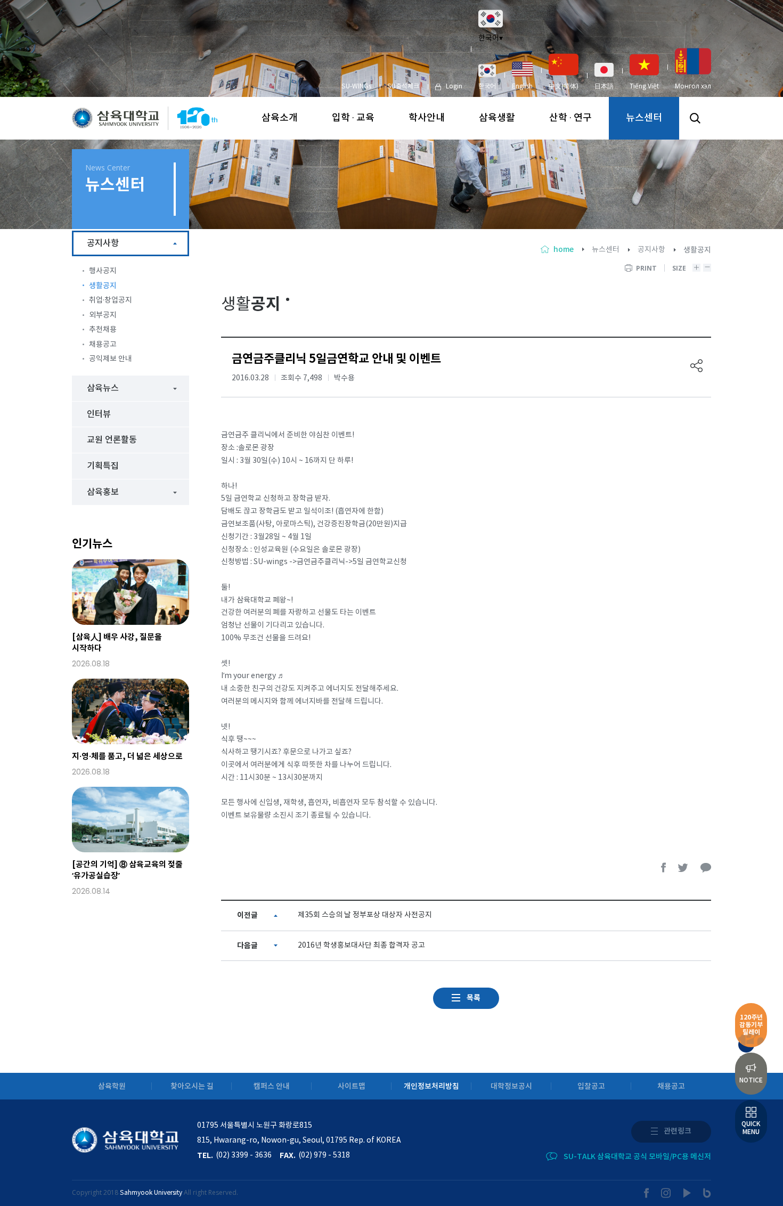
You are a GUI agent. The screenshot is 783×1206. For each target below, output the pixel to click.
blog (707, 1193)
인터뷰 (99, 414)
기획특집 (103, 466)
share (696, 365)
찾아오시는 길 (192, 1086)
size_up (696, 268)
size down (707, 268)
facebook (663, 867)
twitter (683, 867)
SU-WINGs (356, 86)
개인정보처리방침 (431, 1086)
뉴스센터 (644, 118)
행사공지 (103, 271)
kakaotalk (705, 867)
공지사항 (651, 250)
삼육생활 (497, 118)
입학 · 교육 (353, 118)
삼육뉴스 (103, 388)
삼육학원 (112, 1086)
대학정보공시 (511, 1086)
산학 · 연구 (570, 118)
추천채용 (103, 329)
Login (454, 86)
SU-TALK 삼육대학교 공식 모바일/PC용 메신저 (637, 1156)
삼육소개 (280, 118)
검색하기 (695, 118)
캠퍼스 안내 (272, 1086)
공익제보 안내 (110, 359)
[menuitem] (487, 77)
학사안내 (427, 118)
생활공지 (103, 285)
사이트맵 (351, 1086)
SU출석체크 (403, 86)
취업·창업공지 (110, 300)
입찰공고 (591, 1086)
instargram (666, 1193)
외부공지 (103, 315)
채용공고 (103, 344)
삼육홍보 (103, 492)
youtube (687, 1193)
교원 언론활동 (112, 440)
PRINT (646, 268)
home (563, 249)
